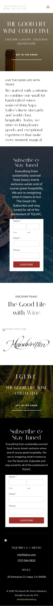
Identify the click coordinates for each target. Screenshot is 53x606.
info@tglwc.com (26, 554)
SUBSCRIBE (26, 264)
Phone (16, 250)
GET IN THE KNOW (26, 55)
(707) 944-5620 (26, 560)
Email (17, 238)
